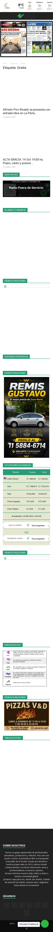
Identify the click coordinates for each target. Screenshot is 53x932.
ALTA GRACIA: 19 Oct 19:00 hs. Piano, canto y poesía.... (23, 161)
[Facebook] (7, 905)
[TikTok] (30, 905)
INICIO (12, 923)
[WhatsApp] (45, 905)
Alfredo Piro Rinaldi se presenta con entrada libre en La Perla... (26, 111)
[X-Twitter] (37, 905)
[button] (4, 16)
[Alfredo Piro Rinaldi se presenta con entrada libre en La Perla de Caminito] (26, 89)
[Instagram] (14, 905)
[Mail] (22, 905)
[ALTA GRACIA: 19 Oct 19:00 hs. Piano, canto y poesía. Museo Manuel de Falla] (26, 139)
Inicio (5, 63)
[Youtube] (26, 913)
